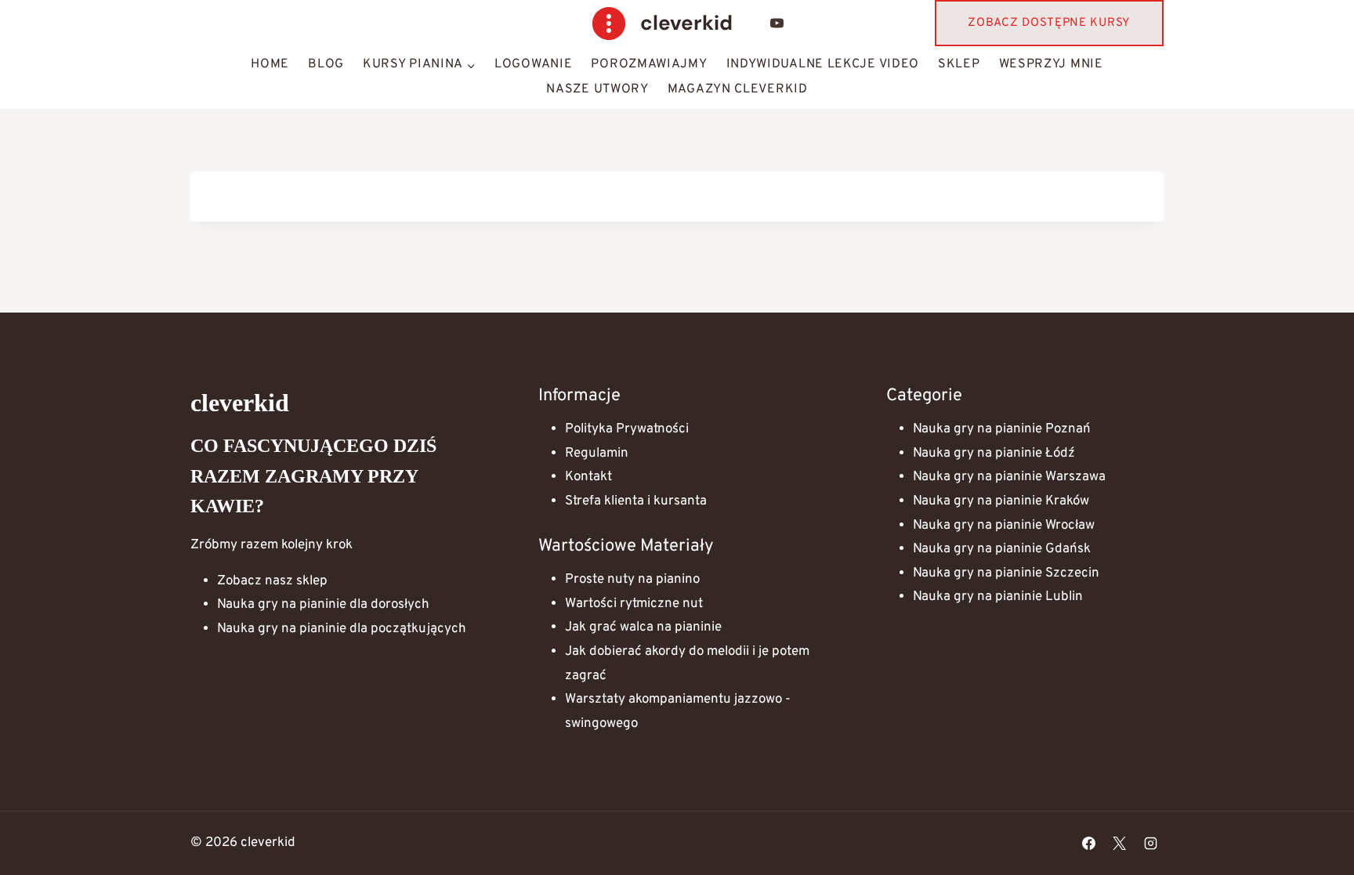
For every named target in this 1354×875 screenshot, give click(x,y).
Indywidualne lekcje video (823, 64)
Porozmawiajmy (649, 64)
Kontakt (588, 477)
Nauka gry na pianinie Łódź (994, 453)
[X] (1119, 843)
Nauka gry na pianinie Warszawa (1009, 477)
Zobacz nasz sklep (272, 581)
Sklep (959, 64)
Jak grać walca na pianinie (643, 627)
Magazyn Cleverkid (738, 89)
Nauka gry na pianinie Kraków (1001, 501)
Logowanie (533, 64)
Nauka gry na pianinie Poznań (1002, 429)
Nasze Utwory (597, 89)
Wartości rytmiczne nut (634, 604)
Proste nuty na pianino (632, 579)
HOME (270, 64)
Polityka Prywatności (627, 429)
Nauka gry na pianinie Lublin (998, 597)
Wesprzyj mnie (1051, 64)
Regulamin (596, 453)
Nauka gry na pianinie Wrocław (1004, 525)
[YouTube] (777, 23)
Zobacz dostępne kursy (1049, 23)
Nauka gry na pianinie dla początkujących (341, 629)
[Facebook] (1089, 843)
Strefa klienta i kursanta (636, 501)
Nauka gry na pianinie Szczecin (1006, 573)
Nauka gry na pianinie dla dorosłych (323, 604)
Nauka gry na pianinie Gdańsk (1002, 549)
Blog (326, 64)
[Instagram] (1150, 843)
